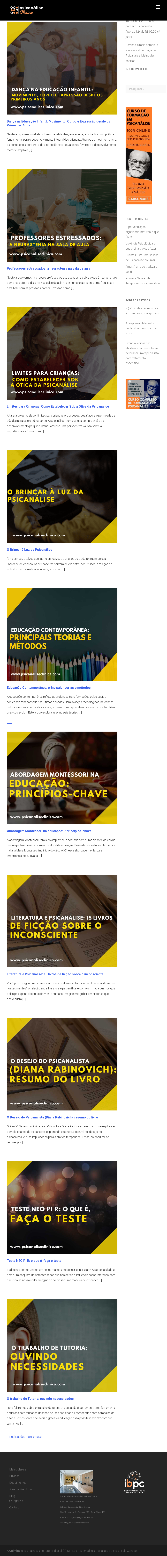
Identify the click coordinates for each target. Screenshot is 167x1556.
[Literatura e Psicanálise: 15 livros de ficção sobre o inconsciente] (62, 920)
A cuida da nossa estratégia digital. (34, 1550)
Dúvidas (14, 1476)
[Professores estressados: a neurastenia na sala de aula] (62, 215)
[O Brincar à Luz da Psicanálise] (62, 496)
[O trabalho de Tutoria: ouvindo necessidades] (62, 1345)
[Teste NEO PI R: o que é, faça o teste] (62, 1207)
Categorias (16, 1501)
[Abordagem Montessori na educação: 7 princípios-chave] (62, 777)
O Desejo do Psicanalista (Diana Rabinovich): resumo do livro (52, 1117)
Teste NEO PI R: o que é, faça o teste (34, 1261)
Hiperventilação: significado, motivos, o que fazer (142, 231)
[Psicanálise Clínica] (31, 10)
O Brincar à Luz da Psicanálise (29, 550)
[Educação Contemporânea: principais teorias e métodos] (62, 634)
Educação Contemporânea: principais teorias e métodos (49, 688)
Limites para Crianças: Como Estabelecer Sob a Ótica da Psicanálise (58, 406)
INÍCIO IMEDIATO (137, 69)
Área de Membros (20, 1489)
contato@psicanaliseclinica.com (74, 1522)
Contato (14, 1507)
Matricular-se (17, 1469)
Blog (12, 1496)
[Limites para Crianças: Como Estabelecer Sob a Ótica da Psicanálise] (62, 353)
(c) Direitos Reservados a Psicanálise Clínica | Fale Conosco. (101, 1550)
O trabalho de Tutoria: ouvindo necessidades (40, 1399)
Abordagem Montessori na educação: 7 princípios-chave (49, 831)
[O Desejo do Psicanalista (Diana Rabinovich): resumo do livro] (62, 1064)
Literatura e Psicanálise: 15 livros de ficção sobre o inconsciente (55, 974)
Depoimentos (17, 1482)
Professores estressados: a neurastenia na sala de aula (48, 268)
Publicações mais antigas (25, 1436)
